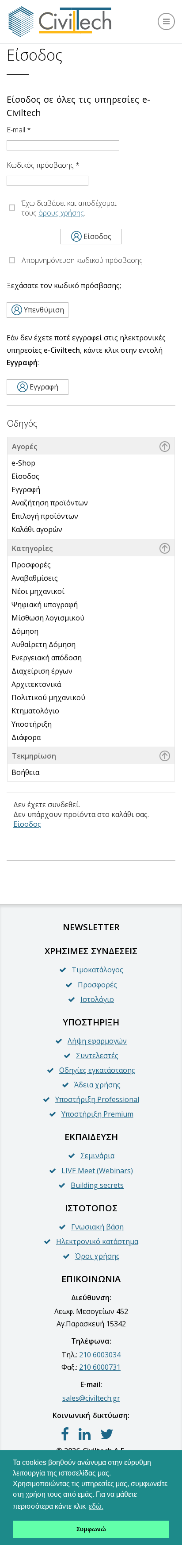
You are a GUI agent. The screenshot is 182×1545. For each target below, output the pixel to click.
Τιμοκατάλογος (97, 970)
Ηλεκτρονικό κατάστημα (97, 1241)
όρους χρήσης (61, 213)
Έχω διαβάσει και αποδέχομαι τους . (69, 208)
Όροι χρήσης (97, 1256)
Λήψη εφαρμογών (97, 1041)
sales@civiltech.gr (91, 1398)
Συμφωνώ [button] (91, 1529)
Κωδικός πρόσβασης (43, 165)
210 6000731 (100, 1367)
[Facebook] (65, 1434)
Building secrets (97, 1185)
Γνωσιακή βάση (97, 1227)
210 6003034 (100, 1355)
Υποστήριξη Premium (97, 1114)
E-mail (19, 130)
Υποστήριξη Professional (97, 1099)
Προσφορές (97, 985)
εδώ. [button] (96, 1506)
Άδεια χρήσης (97, 1085)
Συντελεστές (97, 1055)
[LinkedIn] (85, 1434)
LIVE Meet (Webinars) (97, 1170)
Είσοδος (27, 824)
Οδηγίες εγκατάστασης (97, 1070)
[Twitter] (107, 1434)
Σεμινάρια (97, 1155)
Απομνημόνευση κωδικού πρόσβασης (82, 260)
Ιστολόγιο (97, 999)
